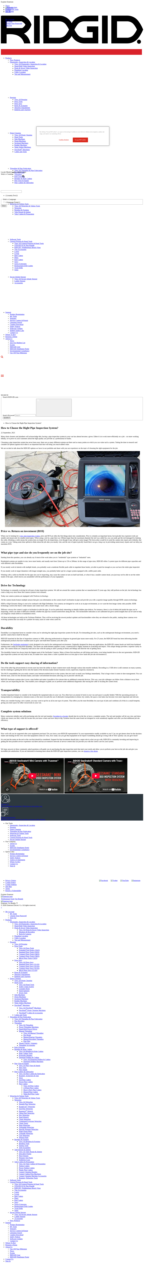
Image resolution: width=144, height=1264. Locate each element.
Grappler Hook (24, 989)
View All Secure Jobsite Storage (25, 279)
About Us (8, 339)
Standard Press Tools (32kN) (29, 952)
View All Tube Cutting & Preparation (32, 1164)
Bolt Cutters (18, 256)
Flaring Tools (23, 1146)
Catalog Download (16, 324)
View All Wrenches (26, 1102)
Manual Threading (25, 1031)
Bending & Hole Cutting (23, 1049)
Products (8, 920)
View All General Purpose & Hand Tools (29, 243)
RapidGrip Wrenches (27, 1107)
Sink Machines (19, 995)
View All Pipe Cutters (31, 1086)
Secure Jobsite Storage (18, 277)
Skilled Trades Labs (17, 331)
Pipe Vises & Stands (21, 1064)
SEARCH (7, 418)
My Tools (8, 21)
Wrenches (17, 208)
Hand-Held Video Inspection (24, 926)
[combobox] (11, 191)
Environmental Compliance (19, 351)
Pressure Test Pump (26, 1158)
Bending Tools (24, 1144)
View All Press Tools (26, 948)
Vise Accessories (20, 249)
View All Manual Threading (33, 1033)
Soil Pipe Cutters (25, 1080)
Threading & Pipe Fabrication (20, 831)
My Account (9, 19)
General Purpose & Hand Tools (21, 241)
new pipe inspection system (30, 536)
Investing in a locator (60, 716)
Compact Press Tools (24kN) (29, 954)
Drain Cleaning (15, 829)
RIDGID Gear (15, 347)
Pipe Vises (22, 1068)
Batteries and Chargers (22, 976)
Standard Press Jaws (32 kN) (29, 964)
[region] (72, 136)
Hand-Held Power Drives (28, 1029)
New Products (15, 1221)
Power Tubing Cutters (27, 1168)
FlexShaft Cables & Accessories (31, 1013)
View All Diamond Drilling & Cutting (36, 1059)
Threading (18, 1023)
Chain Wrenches (25, 1119)
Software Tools (15, 239)
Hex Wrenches (24, 1115)
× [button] (1, 907)
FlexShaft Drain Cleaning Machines (32, 1010)
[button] (72, 2)
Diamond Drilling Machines (33, 1061)
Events (12, 345)
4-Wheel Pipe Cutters (31, 1088)
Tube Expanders (24, 1148)
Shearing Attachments (22, 974)
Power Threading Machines (29, 1027)
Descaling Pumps (25, 1154)
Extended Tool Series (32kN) (29, 950)
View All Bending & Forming (29, 1142)
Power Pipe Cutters (26, 1082)
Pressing (13, 827)
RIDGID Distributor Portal (19, 349)
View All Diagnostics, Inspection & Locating (30, 924)
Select (4, 206)
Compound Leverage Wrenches (30, 1121)
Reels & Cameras (25, 934)
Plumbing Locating (21, 936)
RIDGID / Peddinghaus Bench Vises (27, 247)
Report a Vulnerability (13, 891)
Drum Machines (20, 997)
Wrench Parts (23, 1137)
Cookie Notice (10, 882)
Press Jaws (18, 960)
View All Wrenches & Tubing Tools (27, 1098)
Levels (16, 254)
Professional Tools (11, 9)
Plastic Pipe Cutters (26, 1170)
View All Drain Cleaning (23, 981)
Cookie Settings (11, 885)
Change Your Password (13, 23)
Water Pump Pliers (25, 1131)
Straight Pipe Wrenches (27, 1104)
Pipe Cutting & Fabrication (24, 1072)
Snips (16, 270)
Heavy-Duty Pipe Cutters (32, 1090)
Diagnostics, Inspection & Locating (22, 825)
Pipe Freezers (23, 1156)
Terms (7, 889)
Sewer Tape (23, 993)
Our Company (10, 842)
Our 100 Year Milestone (18, 353)
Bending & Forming (21, 210)
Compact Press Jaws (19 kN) (29, 968)
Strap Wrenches (24, 1125)
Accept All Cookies (80, 139)
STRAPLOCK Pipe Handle (24, 245)
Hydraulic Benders (25, 1055)
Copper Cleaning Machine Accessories (32, 1176)
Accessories (18, 283)
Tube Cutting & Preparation (24, 214)
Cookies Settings (64, 139)
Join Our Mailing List (17, 343)
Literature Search (16, 322)
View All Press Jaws (26, 962)
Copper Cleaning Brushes (28, 1172)
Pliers (16, 258)
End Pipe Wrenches (26, 1109)
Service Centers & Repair (19, 320)
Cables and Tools (20, 1015)
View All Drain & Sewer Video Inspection (34, 930)
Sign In (12, 866)
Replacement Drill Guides (23, 266)
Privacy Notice (10, 880)
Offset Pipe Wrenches (26, 1113)
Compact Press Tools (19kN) (29, 956)
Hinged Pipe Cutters (30, 1092)
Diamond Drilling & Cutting (29, 1057)
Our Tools (9, 823)
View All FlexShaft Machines (30, 1008)
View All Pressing (20, 944)
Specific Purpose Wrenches (28, 1129)
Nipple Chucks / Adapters (28, 1043)
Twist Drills (18, 268)
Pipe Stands (23, 1070)
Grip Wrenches (24, 1135)
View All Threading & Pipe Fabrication (28, 1019)
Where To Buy (10, 335)
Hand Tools (18, 983)
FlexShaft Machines (22, 1005)
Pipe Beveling (19, 1021)
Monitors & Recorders (27, 932)
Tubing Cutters (24, 1166)
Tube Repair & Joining (22, 212)
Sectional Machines (21, 999)
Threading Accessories (27, 1045)
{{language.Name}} (13, 202)
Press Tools (18, 946)
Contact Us (14, 333)
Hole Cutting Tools (26, 1053)
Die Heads (27, 1035)
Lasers (16, 252)
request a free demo (91, 751)
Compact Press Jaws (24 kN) (29, 966)
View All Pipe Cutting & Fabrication (32, 1074)
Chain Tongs (23, 1123)
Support (8, 312)
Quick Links (9, 852)
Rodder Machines (20, 1001)
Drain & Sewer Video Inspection (26, 928)
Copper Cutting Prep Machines (30, 1174)
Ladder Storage (19, 281)
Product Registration (17, 314)
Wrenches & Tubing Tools (19, 833)
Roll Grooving (19, 1047)
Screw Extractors (20, 264)
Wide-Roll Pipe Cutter (31, 1094)
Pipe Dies (26, 1041)
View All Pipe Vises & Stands (29, 1066)
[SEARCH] (54, 408)
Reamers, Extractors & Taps (29, 1076)
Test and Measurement (22, 940)
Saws (16, 262)
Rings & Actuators (21, 972)
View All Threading (26, 1025)
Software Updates (16, 329)
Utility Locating (20, 938)
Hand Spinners (24, 991)
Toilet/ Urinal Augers (26, 987)
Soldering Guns (24, 1160)
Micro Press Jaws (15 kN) (28, 970)
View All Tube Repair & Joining (30, 1152)
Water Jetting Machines (22, 1003)
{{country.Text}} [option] (11, 195)
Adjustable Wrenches (26, 1127)
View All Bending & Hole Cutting (31, 1051)
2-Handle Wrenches (26, 1133)
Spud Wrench (24, 1117)
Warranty (13, 318)
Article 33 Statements (17, 860)
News (12, 341)
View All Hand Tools (26, 985)
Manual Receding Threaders (33, 1039)
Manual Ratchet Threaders (32, 1037)
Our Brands (9, 11)
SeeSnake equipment (20, 644)
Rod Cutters (18, 260)
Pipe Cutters (23, 1084)
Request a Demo (11, 337)
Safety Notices (15, 326)
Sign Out (8, 25)
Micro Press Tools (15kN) (28, 958)
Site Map (8, 887)
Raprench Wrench (26, 1111)
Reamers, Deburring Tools (28, 1178)
